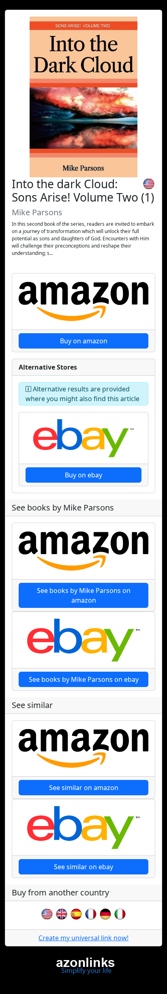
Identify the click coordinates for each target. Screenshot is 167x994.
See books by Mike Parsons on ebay (84, 679)
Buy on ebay (83, 475)
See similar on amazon (83, 787)
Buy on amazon (83, 340)
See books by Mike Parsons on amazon (84, 595)
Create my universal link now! (83, 937)
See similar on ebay (83, 866)
